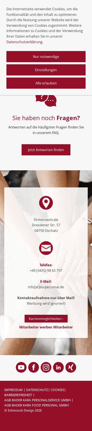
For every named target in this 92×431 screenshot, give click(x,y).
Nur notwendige (46, 56)
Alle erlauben (46, 83)
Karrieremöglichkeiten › (46, 318)
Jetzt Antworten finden (46, 149)
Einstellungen (46, 70)
